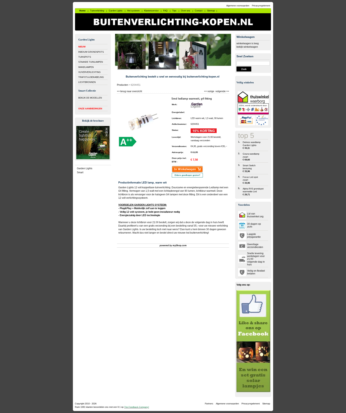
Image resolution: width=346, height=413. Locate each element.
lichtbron (141, 222)
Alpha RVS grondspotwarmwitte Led (253, 191)
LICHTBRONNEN (87, 82)
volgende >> (222, 91)
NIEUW (81, 46)
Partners (209, 403)
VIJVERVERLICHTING (89, 72)
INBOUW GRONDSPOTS (91, 52)
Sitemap (266, 403)
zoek (243, 69)
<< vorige (209, 91)
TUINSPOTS (84, 57)
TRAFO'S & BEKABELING (91, 77)
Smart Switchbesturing (249, 168)
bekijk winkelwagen (247, 46)
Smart (80, 172)
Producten (122, 85)
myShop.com (180, 245)
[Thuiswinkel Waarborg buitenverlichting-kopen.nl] (253, 102)
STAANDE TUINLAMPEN (90, 62)
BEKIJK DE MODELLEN (90, 98)
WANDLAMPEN (86, 67)
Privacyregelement (261, 5)
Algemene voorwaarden (237, 5)
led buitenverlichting (197, 232)
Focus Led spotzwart (250, 180)
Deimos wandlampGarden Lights (252, 145)
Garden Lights (84, 168)
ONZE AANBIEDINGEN (90, 108)
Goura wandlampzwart (251, 157)
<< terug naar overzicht (129, 91)
